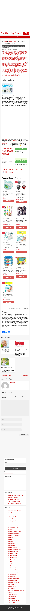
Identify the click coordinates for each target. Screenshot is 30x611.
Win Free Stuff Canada (13, 600)
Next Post (25, 376)
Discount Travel (11, 519)
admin (4, 49)
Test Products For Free (13, 499)
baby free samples (18, 51)
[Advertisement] (15, 16)
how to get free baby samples (9, 72)
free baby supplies (23, 62)
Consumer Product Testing (14, 510)
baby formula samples (8, 51)
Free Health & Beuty (13, 553)
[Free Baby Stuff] (5, 347)
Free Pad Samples (12, 568)
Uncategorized (5, 47)
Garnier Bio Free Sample (14, 501)
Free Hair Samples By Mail (14, 549)
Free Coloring (11, 529)
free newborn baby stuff (15, 64)
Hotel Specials (11, 588)
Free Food (10, 539)
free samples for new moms (16, 68)
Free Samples (11, 576)
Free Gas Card (11, 543)
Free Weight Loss (12, 586)
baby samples (14, 52)
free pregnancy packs (14, 65)
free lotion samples (12, 564)
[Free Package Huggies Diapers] (19, 347)
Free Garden (11, 541)
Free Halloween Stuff (13, 551)
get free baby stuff (23, 71)
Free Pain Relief (12, 570)
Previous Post (6, 376)
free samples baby (20, 66)
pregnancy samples (18, 74)
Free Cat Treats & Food (13, 527)
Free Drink (10, 537)
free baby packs (8, 56)
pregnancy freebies (9, 74)
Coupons (10, 515)
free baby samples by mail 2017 (11, 58)
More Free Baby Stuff (6, 367)
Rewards (10, 592)
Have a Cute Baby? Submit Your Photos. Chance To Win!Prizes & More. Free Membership (8, 151)
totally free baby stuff (16, 75)
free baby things (5, 63)
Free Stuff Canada (14, 46)
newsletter (5, 143)
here (6, 139)
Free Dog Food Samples (14, 535)
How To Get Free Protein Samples (16, 590)
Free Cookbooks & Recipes (14, 531)
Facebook (15, 140)
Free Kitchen (11, 562)
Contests (10, 512)
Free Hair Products (12, 547)
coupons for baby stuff (14, 53)
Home (5, 41)
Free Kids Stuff (11, 559)
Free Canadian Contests (13, 523)
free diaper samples (14, 63)
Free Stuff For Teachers (13, 582)
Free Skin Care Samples (14, 578)
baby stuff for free (22, 52)
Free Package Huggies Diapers (21, 350)
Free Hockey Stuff (12, 555)
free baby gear (11, 55)
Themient (20, 608)
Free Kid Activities (12, 557)
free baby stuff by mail (10, 59)
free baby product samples (19, 56)
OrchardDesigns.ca (17, 607)
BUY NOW (8, 200)
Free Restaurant (12, 574)
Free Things (22, 46)
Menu (16, 37)
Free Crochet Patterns (13, 533)
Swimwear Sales (12, 596)
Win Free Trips (11, 602)
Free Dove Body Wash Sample (15, 495)
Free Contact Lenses (13, 497)
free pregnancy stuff (11, 66)
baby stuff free (5, 53)
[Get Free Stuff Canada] (15, 34)
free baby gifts (18, 55)
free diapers (22, 63)
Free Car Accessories (13, 525)
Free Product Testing (13, 572)
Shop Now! (5, 159)
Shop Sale (21, 148)
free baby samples (13, 57)
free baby (22, 53)
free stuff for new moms (15, 70)
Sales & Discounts (12, 594)
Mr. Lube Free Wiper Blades (14, 503)
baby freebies (8, 52)
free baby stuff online (14, 62)
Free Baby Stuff (12, 41)
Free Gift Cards (11, 545)
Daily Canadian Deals (13, 517)
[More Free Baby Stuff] (5, 366)
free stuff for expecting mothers (17, 69)
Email (6, 462)
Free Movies (11, 566)
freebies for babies (14, 71)
